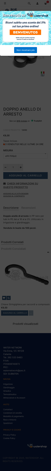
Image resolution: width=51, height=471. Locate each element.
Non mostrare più (26, 50)
